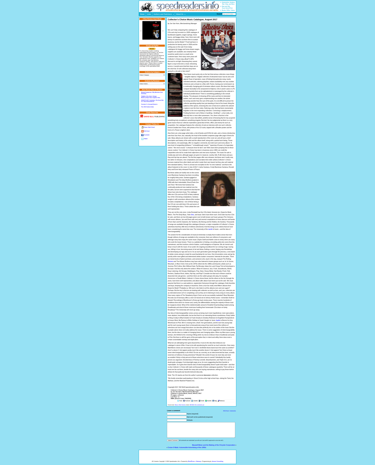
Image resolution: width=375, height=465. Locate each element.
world (210, 229)
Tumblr (202, 400)
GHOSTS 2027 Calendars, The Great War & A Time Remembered (152, 101)
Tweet (180, 400)
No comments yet (199, 404)
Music (176, 404)
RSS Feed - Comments (229, 411)
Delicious (222, 400)
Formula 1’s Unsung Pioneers (149, 104)
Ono (192, 214)
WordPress (191, 461)
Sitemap (198, 461)
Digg (215, 400)
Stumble (209, 400)
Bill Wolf (192, 404)
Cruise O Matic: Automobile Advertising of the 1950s (187, 447)
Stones (170, 261)
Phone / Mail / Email (149, 127)
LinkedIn (195, 400)
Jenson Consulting (217, 461)
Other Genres (182, 404)
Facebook (187, 400)
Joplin (218, 320)
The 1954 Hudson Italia (147, 106)
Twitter (146, 138)
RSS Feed (146, 131)
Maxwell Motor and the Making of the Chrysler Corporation (213, 445)
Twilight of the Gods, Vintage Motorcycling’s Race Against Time (150, 97)
